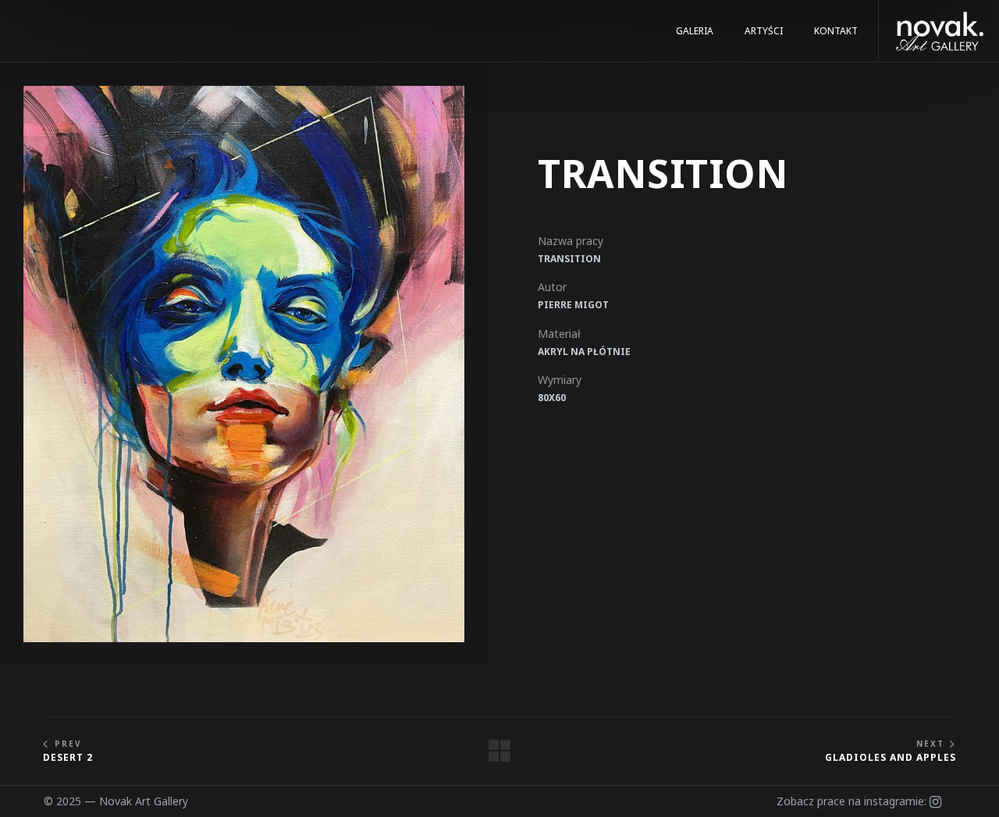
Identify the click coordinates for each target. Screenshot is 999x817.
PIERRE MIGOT (573, 304)
